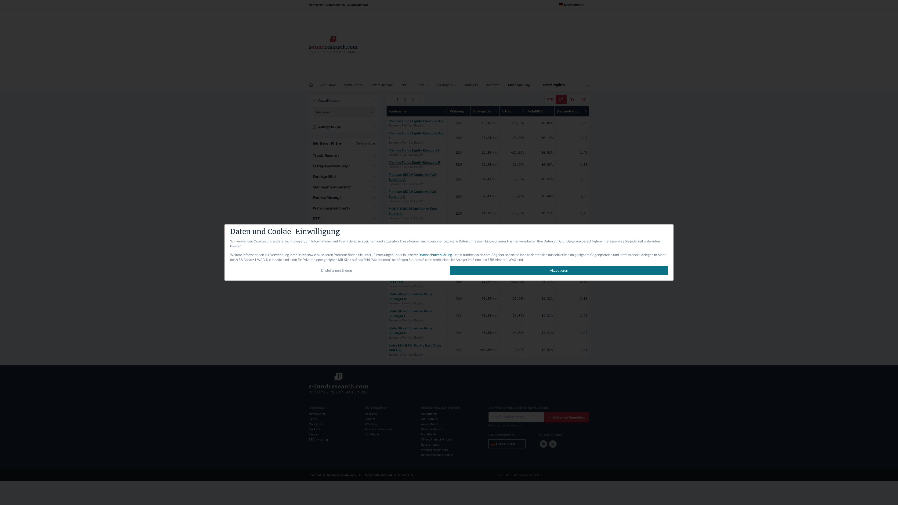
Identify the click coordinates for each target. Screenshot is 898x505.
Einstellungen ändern (336, 270)
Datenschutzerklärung (435, 255)
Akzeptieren (559, 270)
